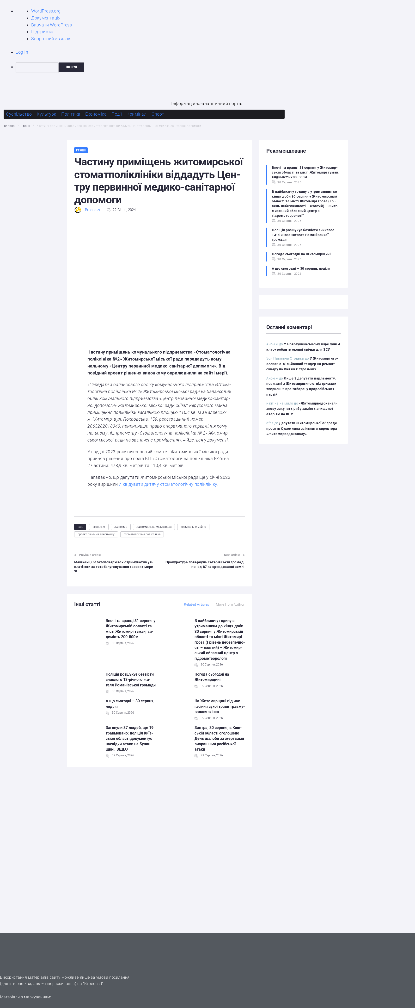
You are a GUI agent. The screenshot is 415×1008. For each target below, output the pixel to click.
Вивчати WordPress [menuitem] (51, 24)
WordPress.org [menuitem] (46, 10)
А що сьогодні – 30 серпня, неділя (301, 268)
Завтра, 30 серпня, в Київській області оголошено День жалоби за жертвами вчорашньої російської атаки (219, 738)
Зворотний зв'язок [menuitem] (50, 38)
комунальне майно (193, 527)
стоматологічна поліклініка (142, 534)
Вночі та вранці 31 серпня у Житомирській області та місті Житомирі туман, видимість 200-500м (305, 172)
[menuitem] (215, 67)
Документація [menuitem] (46, 17)
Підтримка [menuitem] (42, 31)
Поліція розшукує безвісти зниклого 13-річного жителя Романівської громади (131, 679)
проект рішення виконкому (96, 534)
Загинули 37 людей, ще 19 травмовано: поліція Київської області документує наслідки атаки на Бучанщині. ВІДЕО (129, 738)
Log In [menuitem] (22, 52)
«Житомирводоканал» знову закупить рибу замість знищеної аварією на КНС (302, 408)
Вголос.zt (92, 210)
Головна (8, 126)
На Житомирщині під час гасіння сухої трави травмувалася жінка (220, 706)
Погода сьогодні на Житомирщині (301, 254)
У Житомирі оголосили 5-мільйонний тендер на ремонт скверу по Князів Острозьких (302, 363)
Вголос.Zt (98, 527)
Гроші (26, 126)
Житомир (120, 527)
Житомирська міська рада (153, 527)
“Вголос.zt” (93, 983)
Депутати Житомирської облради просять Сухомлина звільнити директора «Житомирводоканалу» (301, 428)
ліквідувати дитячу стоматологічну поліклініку (168, 484)
